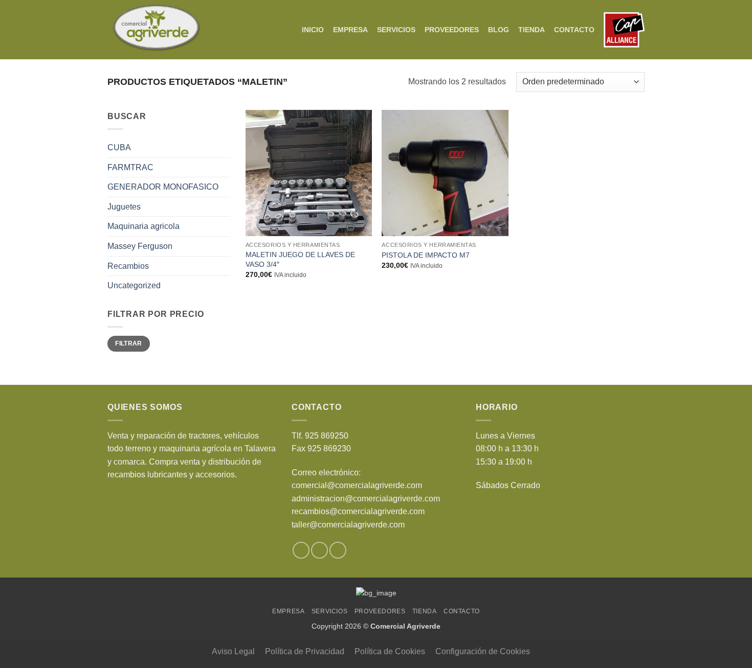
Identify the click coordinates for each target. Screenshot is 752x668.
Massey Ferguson (139, 246)
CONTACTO (574, 30)
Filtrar (128, 343)
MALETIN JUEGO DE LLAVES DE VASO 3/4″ (300, 259)
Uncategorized (134, 285)
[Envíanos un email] (337, 550)
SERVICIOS (396, 30)
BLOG (498, 30)
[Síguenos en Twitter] (319, 550)
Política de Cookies (390, 651)
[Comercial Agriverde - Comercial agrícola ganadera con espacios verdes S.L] (156, 30)
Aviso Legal (233, 651)
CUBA (119, 147)
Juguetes (124, 206)
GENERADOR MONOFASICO (162, 186)
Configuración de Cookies (482, 651)
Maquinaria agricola (143, 226)
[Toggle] (224, 226)
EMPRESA (350, 30)
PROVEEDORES (452, 30)
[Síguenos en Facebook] (301, 550)
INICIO (313, 30)
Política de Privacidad (304, 651)
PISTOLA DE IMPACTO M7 (426, 255)
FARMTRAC (130, 167)
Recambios (128, 266)
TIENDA (531, 30)
